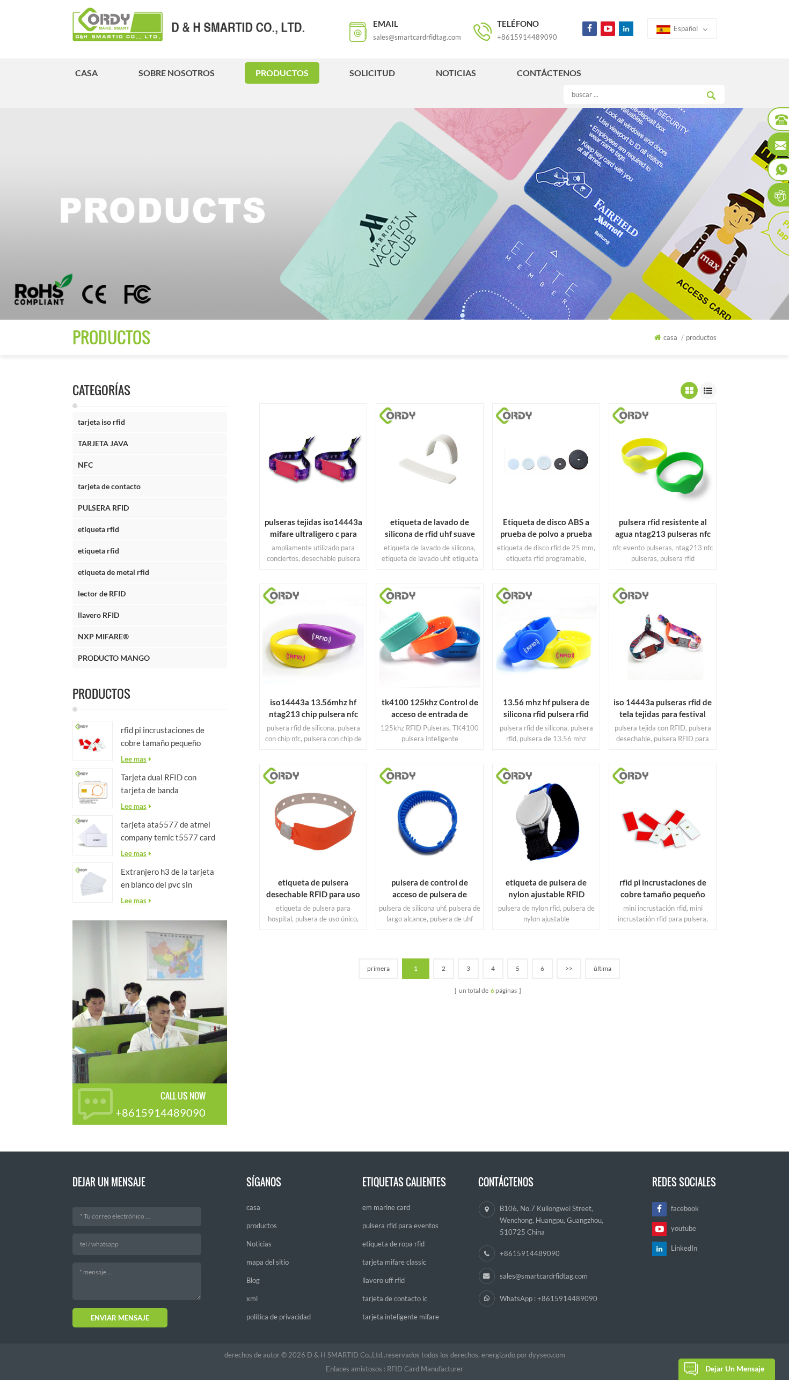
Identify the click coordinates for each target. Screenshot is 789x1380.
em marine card (386, 1207)
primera (378, 968)
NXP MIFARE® (103, 636)
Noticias (456, 73)
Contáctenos (549, 73)
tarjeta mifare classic (394, 1262)
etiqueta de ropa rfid (393, 1243)
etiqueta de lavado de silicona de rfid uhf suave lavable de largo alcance (430, 528)
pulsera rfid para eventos (400, 1225)
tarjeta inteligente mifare (400, 1316)
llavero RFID (98, 614)
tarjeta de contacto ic (394, 1298)
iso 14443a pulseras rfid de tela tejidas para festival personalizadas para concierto (662, 708)
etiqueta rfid (98, 529)
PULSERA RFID (103, 507)
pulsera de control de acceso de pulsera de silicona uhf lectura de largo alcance (429, 888)
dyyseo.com (547, 1355)
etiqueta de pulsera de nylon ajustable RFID (546, 888)
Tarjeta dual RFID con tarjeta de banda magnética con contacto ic (166, 784)
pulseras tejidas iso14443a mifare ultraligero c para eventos (313, 528)
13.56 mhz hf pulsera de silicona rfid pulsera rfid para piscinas (546, 708)
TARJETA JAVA (103, 443)
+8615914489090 (527, 37)
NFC (85, 464)
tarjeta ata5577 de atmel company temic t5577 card (168, 831)
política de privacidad (278, 1316)
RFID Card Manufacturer (425, 1368)
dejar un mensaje (734, 1368)
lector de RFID (102, 593)
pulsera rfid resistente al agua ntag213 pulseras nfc (663, 527)
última (602, 968)
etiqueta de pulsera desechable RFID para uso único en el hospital (313, 888)
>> (569, 968)
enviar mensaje (120, 1317)
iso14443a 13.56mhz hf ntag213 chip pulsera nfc (313, 708)
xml (252, 1298)
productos (282, 73)
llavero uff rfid (383, 1280)
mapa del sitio (267, 1262)
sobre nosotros (176, 73)
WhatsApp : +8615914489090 (548, 1298)
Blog (253, 1280)
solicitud (372, 73)
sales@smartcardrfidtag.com (417, 37)
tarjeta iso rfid (101, 421)
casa (86, 73)
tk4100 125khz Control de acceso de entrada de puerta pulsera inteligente (430, 708)
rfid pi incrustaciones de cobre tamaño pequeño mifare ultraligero (162, 737)
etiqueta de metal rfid (113, 572)
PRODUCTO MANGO (114, 657)
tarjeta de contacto (109, 486)
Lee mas (134, 759)
